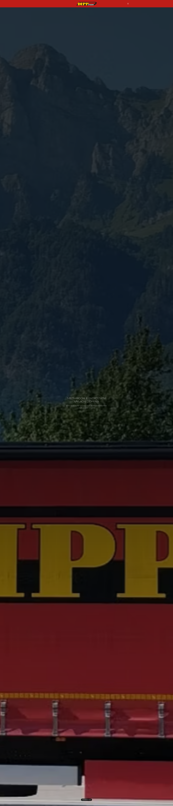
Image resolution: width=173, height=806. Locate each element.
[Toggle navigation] (128, 3)
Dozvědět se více (86, 799)
